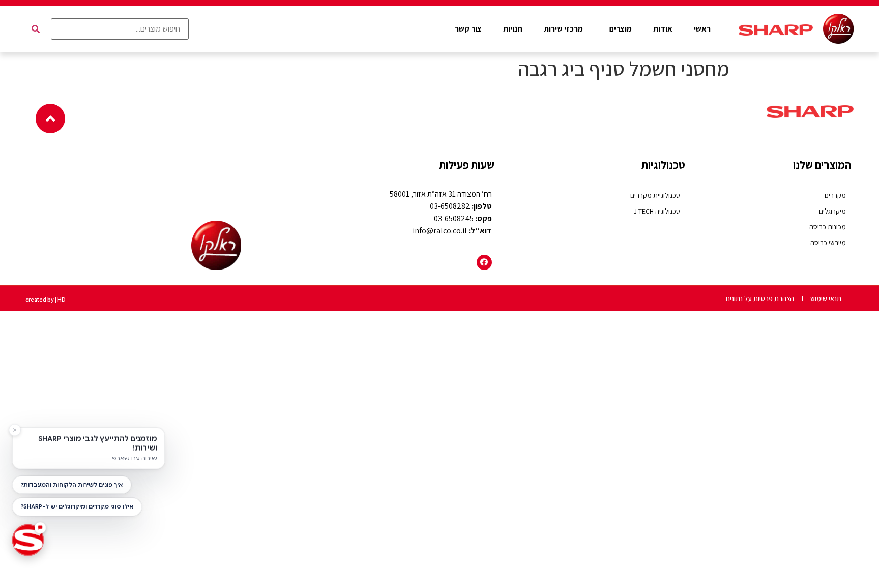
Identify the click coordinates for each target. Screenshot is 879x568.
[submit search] (35, 29)
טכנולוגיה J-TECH (657, 211)
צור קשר (468, 28)
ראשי (702, 28)
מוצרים (620, 28)
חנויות (512, 28)
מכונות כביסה (827, 226)
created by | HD (45, 299)
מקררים (835, 195)
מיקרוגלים (832, 211)
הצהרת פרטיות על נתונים (760, 298)
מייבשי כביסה (828, 242)
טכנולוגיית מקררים (655, 195)
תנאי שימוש (825, 298)
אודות (662, 28)
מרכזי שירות (563, 28)
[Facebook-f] (484, 262)
